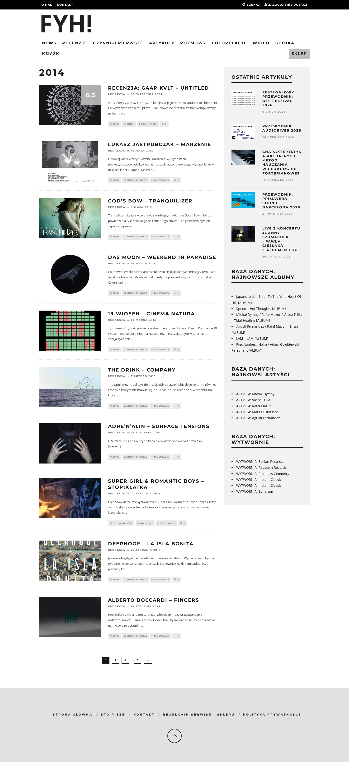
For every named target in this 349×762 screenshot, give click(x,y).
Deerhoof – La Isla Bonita (150, 543)
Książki (51, 53)
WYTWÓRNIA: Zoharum (254, 491)
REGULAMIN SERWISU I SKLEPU (199, 714)
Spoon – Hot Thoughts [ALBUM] (261, 308)
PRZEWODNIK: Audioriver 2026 (281, 128)
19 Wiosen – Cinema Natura (151, 314)
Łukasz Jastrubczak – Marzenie (159, 144)
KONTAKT (144, 714)
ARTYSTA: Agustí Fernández (258, 418)
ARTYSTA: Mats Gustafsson (257, 412)
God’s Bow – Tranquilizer (150, 201)
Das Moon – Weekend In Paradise (162, 257)
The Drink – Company (142, 370)
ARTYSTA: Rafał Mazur (253, 406)
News (49, 43)
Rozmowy (193, 43)
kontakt (65, 4)
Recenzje (74, 43)
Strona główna (73, 714)
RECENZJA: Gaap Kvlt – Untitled (158, 88)
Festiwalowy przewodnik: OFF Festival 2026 (278, 98)
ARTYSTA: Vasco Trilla (253, 400)
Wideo (261, 43)
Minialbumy (145, 523)
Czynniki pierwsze (118, 43)
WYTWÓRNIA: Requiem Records (261, 467)
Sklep (299, 53)
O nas (47, 4)
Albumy (114, 124)
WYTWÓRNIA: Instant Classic (259, 479)
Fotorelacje (229, 43)
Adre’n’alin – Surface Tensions (159, 426)
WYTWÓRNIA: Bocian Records (259, 461)
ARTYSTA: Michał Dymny (255, 394)
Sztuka (284, 43)
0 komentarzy (148, 124)
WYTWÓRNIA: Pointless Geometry (262, 473)
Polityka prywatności (272, 714)
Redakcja (116, 94)
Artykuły (161, 43)
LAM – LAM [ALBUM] (252, 338)
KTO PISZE (113, 714)
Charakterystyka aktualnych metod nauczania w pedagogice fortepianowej (282, 162)
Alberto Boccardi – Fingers (153, 600)
